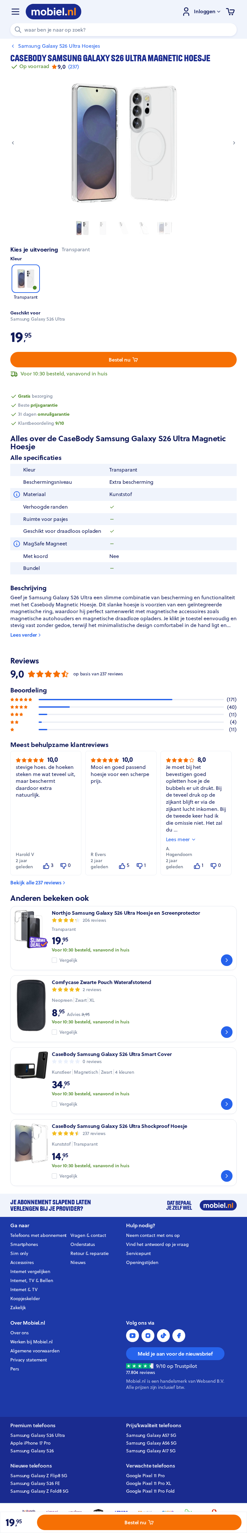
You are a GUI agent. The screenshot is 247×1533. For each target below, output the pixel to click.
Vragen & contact (88, 1235)
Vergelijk (68, 960)
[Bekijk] (227, 960)
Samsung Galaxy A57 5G (151, 1435)
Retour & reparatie (89, 1253)
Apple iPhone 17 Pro (30, 1443)
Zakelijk (18, 1307)
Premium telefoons (32, 1425)
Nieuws (77, 1262)
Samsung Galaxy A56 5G (151, 1443)
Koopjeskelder (25, 1298)
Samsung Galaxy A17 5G (151, 1451)
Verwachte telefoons (150, 1465)
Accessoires (22, 1262)
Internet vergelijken (30, 1271)
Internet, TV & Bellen (31, 1280)
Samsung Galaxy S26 (32, 1451)
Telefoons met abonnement (38, 1235)
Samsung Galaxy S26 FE (35, 1483)
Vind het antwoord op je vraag (157, 1244)
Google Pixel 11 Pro (145, 1475)
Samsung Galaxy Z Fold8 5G (39, 1491)
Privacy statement (28, 1360)
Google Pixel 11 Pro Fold (150, 1491)
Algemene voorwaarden (34, 1351)
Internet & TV (24, 1289)
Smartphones (24, 1244)
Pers (14, 1369)
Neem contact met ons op (152, 1235)
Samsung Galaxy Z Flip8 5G (38, 1475)
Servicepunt (138, 1253)
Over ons (19, 1332)
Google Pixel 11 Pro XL (148, 1483)
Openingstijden (142, 1262)
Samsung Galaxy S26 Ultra (37, 1435)
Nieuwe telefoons (30, 1465)
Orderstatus (82, 1244)
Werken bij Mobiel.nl (31, 1342)
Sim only (19, 1253)
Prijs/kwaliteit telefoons (153, 1425)
